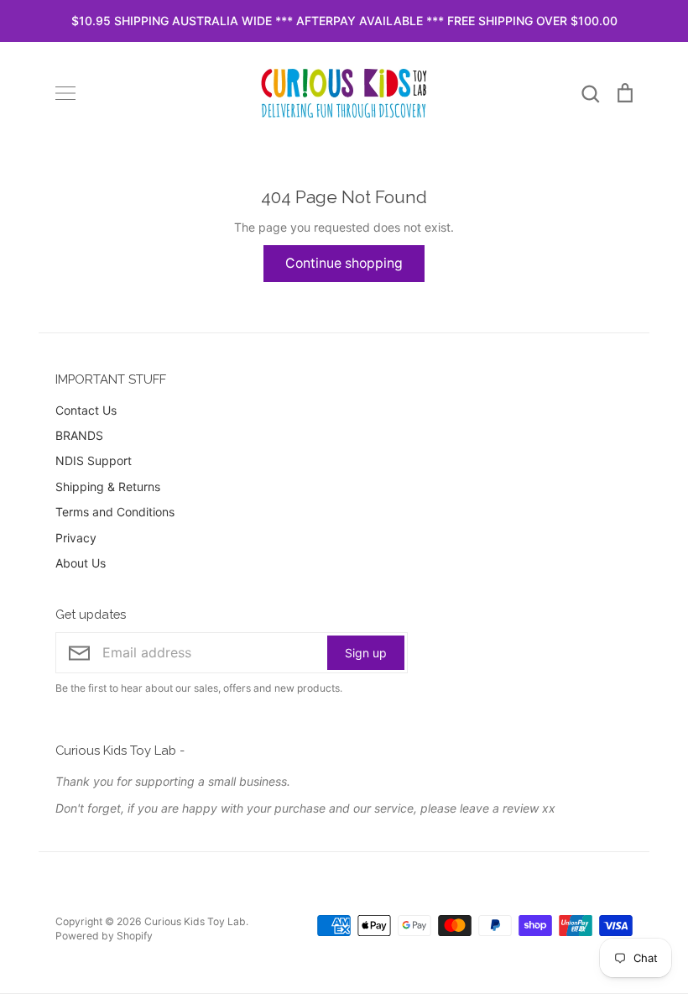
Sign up (366, 653)
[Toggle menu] (65, 93)
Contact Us (86, 410)
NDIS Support (93, 460)
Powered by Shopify (104, 935)
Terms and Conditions (115, 512)
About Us (80, 563)
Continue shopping (344, 263)
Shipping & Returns (107, 486)
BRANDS (79, 435)
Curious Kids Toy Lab (195, 921)
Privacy (75, 538)
